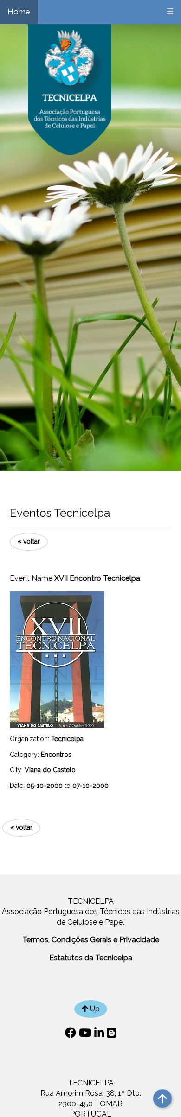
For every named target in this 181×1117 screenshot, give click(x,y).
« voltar (29, 541)
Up (94, 1008)
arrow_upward (162, 1098)
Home (18, 11)
